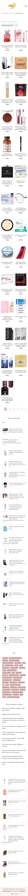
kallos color (5, 675)
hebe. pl (4, 670)
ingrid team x (18, 672)
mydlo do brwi (21, 682)
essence (21, 665)
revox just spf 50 (15, 689)
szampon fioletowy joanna (17, 692)
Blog (16, 894)
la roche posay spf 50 (7, 680)
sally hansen (22, 689)
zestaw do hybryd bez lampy (13, 697)
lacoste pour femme (17, 677)
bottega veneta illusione (14, 660)
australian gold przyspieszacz (15, 658)
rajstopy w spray (21, 687)
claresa (23, 663)
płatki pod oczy (13, 687)
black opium (5, 660)
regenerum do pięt (6, 689)
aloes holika (5, 658)
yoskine (4, 697)
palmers (7, 684)
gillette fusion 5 (6, 667)
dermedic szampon (9, 665)
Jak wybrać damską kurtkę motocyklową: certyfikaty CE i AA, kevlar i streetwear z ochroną (13, 720)
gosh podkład (22, 667)
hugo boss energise (7, 672)
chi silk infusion (17, 663)
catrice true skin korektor (8, 663)
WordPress (22, 891)
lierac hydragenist (16, 680)
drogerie (16, 665)
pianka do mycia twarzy (15, 684)
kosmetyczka (22, 675)
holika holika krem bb (12, 670)
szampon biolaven (6, 692)
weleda (21, 694)
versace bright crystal (7, 694)
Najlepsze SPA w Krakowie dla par (11, 714)
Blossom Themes (7, 891)
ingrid (13, 672)
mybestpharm (5, 682)
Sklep (12, 894)
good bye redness (14, 667)
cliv (3, 665)
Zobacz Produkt (7, 41)
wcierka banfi (16, 694)
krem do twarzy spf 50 (7, 677)
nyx (3, 684)
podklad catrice (6, 687)
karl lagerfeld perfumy (14, 675)
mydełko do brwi (13, 682)
